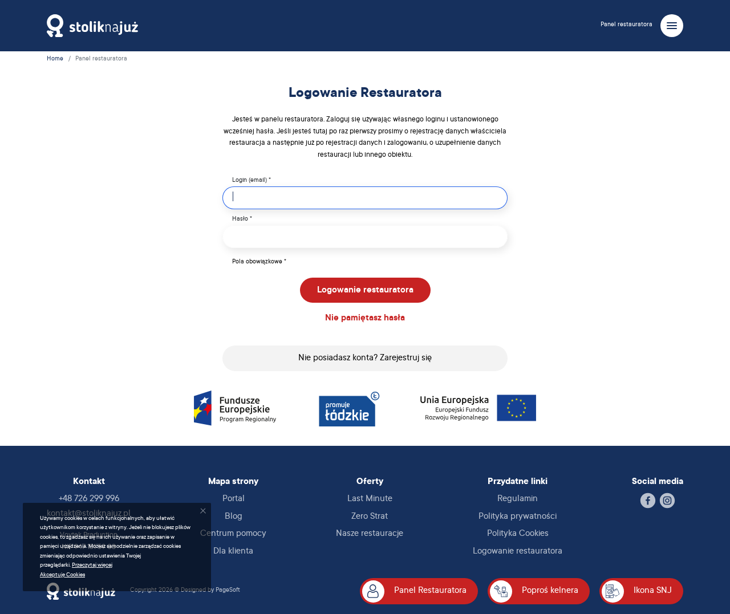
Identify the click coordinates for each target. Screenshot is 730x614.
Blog (233, 517)
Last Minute (369, 499)
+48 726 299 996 (89, 499)
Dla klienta (233, 551)
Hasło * (242, 219)
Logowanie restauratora (365, 290)
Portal (233, 499)
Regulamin (517, 499)
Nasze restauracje (369, 534)
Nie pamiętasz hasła (365, 318)
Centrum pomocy (233, 534)
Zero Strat (369, 517)
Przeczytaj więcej (92, 565)
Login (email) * (251, 180)
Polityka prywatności (517, 517)
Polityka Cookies (518, 534)
